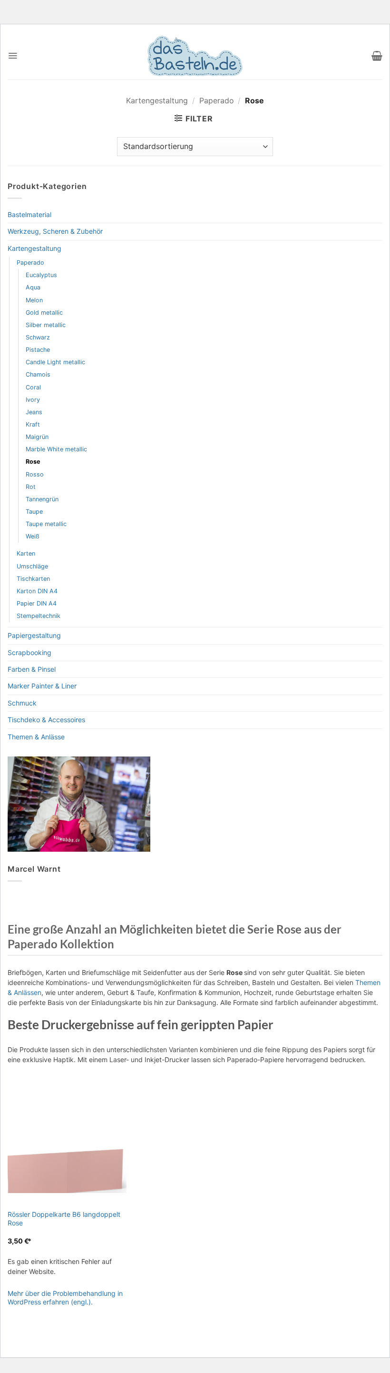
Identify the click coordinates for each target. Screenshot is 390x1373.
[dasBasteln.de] (195, 56)
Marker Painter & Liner (42, 686)
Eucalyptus (41, 275)
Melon (34, 300)
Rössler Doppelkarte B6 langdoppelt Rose (64, 1218)
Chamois (38, 374)
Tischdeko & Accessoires (46, 720)
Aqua (33, 287)
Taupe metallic (46, 523)
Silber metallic (46, 324)
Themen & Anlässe (36, 737)
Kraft (33, 424)
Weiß (32, 536)
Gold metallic (44, 312)
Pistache (38, 349)
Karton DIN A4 (37, 591)
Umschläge (32, 566)
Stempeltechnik (38, 615)
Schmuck (22, 703)
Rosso (35, 474)
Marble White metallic (56, 449)
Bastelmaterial (29, 214)
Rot (31, 486)
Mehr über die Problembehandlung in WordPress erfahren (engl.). (65, 1297)
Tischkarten (33, 578)
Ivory (33, 399)
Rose (33, 461)
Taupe (34, 511)
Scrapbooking (29, 652)
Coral (33, 387)
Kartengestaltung (157, 100)
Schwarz (38, 337)
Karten (26, 553)
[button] (13, 56)
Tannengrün (42, 499)
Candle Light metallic (55, 362)
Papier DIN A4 (37, 603)
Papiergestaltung (34, 635)
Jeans (34, 412)
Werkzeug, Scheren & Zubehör (55, 231)
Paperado (216, 100)
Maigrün (37, 436)
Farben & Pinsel (32, 669)
